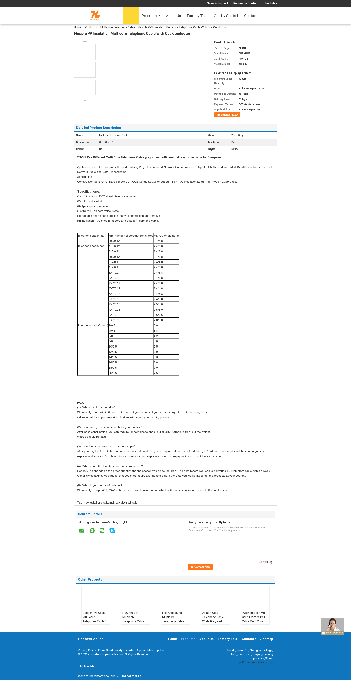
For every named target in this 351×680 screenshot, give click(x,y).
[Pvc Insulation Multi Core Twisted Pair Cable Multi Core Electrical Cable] (255, 597)
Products (149, 16)
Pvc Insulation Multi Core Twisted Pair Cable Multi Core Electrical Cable (254, 619)
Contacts (249, 639)
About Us (173, 16)
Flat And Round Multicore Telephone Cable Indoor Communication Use (173, 623)
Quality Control (226, 16)
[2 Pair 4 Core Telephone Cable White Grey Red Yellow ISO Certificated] (215, 597)
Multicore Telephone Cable (117, 27)
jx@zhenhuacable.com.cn (256, 662)
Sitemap (266, 639)
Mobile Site (87, 666)
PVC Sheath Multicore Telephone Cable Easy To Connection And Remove (135, 621)
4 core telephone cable (96, 502)
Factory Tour (197, 16)
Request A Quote (244, 3)
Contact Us (253, 16)
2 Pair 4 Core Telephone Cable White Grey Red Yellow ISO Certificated (213, 621)
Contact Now (229, 114)
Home (131, 16)
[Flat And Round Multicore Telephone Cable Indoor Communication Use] (175, 597)
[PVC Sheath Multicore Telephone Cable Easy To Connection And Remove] (135, 597)
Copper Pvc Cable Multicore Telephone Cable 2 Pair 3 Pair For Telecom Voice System (95, 623)
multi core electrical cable (123, 502)
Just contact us (130, 676)
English (270, 3)
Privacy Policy (87, 650)
